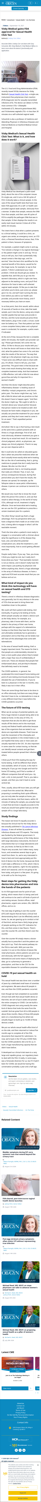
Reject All (23, 1493)
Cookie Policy (17, 1483)
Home (4, 20)
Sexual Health (20, 20)
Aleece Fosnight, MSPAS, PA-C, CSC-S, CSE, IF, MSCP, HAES (19, 1162)
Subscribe (30, 1090)
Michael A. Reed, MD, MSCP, (14, 1293)
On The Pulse (29, 1110)
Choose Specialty (18, 8)
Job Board (20, 1408)
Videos (4, 1107)
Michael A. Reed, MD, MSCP (13, 1337)
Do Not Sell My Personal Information (20, 1415)
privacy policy (7, 1096)
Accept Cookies (23, 1498)
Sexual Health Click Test (18, 94)
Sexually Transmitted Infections (13, 1110)
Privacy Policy (20, 1413)
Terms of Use (20, 1410)
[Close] (38, 1465)
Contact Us (21, 1406)
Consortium (10, 20)
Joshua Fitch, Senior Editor (13, 1204)
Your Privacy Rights (20, 1417)
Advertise (20, 1403)
